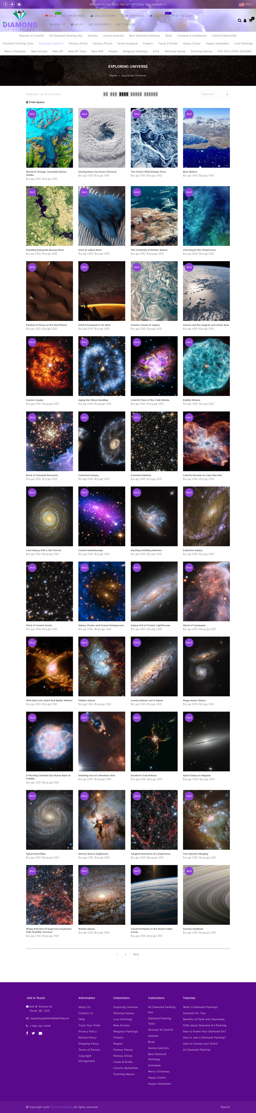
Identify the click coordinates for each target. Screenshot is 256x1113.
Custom (160, 15)
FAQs (82, 1019)
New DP (58, 51)
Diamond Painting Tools (18, 43)
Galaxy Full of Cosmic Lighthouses (150, 625)
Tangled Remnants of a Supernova (150, 854)
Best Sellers (183, 15)
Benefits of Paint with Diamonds (204, 1019)
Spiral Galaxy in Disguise (197, 775)
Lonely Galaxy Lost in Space (147, 700)
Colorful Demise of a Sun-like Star (202, 475)
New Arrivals (133, 15)
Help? (79, 24)
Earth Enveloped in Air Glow (94, 325)
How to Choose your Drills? (200, 1043)
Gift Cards (125, 24)
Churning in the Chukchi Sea (199, 250)
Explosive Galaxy (192, 550)
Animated (154, 1065)
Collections (105, 15)
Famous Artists (78, 43)
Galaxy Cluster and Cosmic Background (100, 625)
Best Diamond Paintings (144, 35)
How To (59, 24)
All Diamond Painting (196, 1049)
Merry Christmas (15, 51)
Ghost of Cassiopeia (194, 625)
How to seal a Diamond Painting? (204, 1037)
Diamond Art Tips (194, 1013)
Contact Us (86, 1013)
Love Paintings (243, 43)
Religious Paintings (135, 51)
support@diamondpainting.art (49, 1018)
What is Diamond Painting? (200, 1007)
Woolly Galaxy (86, 929)
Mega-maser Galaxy (194, 700)
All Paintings (74, 15)
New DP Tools (77, 51)
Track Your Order (90, 1025)
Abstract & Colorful (31, 35)
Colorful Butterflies (224, 35)
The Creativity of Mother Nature (149, 250)
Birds (168, 35)
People (113, 51)
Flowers (148, 43)
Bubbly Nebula (191, 400)
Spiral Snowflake (36, 854)
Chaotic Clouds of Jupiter (145, 325)
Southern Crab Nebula (144, 775)
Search (225, 1107)
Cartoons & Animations (192, 35)
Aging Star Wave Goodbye (93, 400)
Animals (93, 35)
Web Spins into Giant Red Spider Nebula (49, 700)
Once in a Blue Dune (90, 250)
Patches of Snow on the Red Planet (46, 325)
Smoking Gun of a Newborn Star (96, 775)
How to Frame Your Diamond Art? (204, 1031)
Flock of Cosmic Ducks (39, 625)
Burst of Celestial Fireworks (42, 475)
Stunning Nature (201, 51)
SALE (156, 51)
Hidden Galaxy (86, 700)
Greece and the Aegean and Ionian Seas (206, 325)
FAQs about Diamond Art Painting (204, 1025)
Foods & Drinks (168, 43)
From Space (37, 102)
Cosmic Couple (35, 400)
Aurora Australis (113, 35)
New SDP (97, 51)
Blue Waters (190, 171)
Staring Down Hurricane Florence (97, 171)
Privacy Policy (88, 1031)
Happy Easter (192, 43)
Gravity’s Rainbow (193, 929)
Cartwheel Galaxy (88, 475)
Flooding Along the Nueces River (45, 250)
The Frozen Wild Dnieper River (148, 171)
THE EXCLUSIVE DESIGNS (235, 51)
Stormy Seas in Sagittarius (93, 854)
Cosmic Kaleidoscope (90, 550)
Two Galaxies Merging (195, 854)
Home (113, 75)
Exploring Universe (51, 43)
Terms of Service (89, 1049)
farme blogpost (128, 43)
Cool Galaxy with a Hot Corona (43, 550)
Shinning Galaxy (175, 51)
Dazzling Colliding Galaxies (146, 550)
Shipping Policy (89, 1043)
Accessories (100, 24)
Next (136, 954)
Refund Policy (88, 1037)
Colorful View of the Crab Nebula (150, 400)
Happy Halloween (217, 43)
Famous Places (103, 43)
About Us (85, 1007)
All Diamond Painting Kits (66, 35)
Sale (53, 15)
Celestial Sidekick (141, 475)
